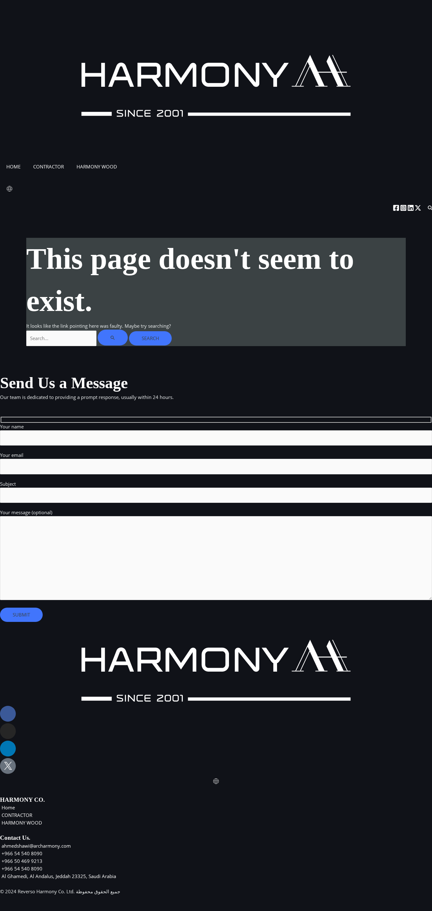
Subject (8, 484)
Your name (12, 426)
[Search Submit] (113, 337)
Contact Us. (15, 837)
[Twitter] (418, 208)
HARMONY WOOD (97, 166)
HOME (13, 166)
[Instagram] (403, 208)
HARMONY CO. (22, 799)
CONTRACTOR (48, 166)
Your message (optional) (26, 512)
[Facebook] (396, 208)
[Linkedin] (410, 208)
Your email (11, 455)
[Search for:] (77, 338)
